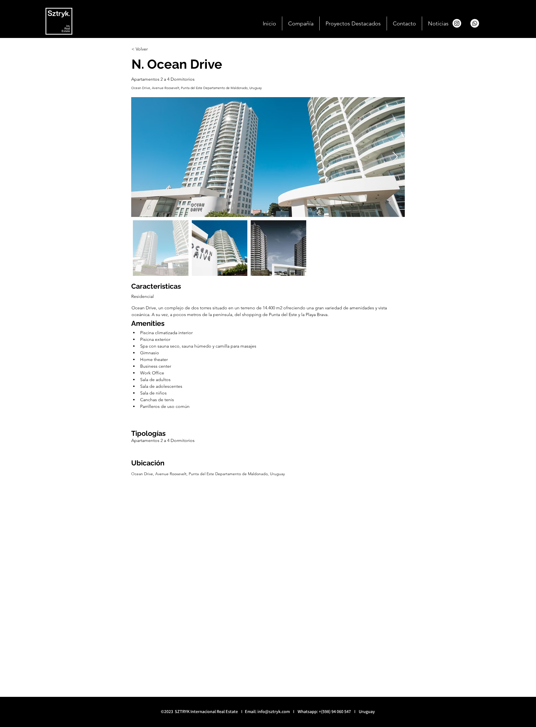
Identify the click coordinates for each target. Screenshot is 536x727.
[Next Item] (395, 157)
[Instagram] (457, 23)
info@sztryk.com (273, 711)
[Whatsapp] (474, 23)
